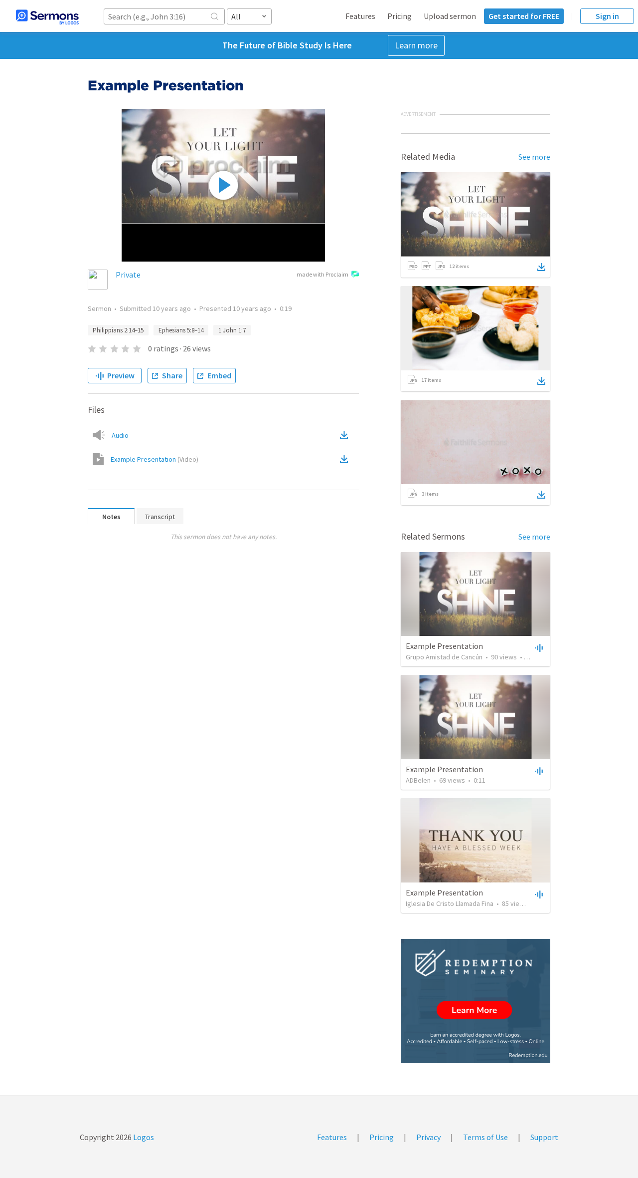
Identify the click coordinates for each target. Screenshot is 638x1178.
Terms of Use (485, 1137)
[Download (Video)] (346, 459)
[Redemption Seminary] (475, 1001)
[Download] (541, 267)
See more (534, 157)
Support (544, 1137)
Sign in (607, 16)
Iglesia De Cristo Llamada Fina (449, 903)
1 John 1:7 (232, 330)
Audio (120, 435)
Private (128, 275)
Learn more (416, 45)
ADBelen (418, 780)
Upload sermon (450, 16)
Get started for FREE (523, 16)
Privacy (428, 1137)
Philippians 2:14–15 (118, 330)
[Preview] (537, 647)
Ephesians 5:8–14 (181, 330)
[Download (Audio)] (346, 435)
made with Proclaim (322, 274)
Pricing (399, 16)
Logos (143, 1137)
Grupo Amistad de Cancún (444, 656)
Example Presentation (154, 459)
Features (360, 16)
